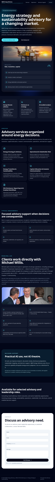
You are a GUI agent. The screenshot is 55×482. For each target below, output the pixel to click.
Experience (33, 2)
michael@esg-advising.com (17, 463)
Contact (50, 2)
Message (8, 449)
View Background (25, 40)
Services (27, 2)
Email (7, 437)
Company (10, 443)
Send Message (26, 460)
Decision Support (42, 2)
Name (7, 432)
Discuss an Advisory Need (9, 40)
